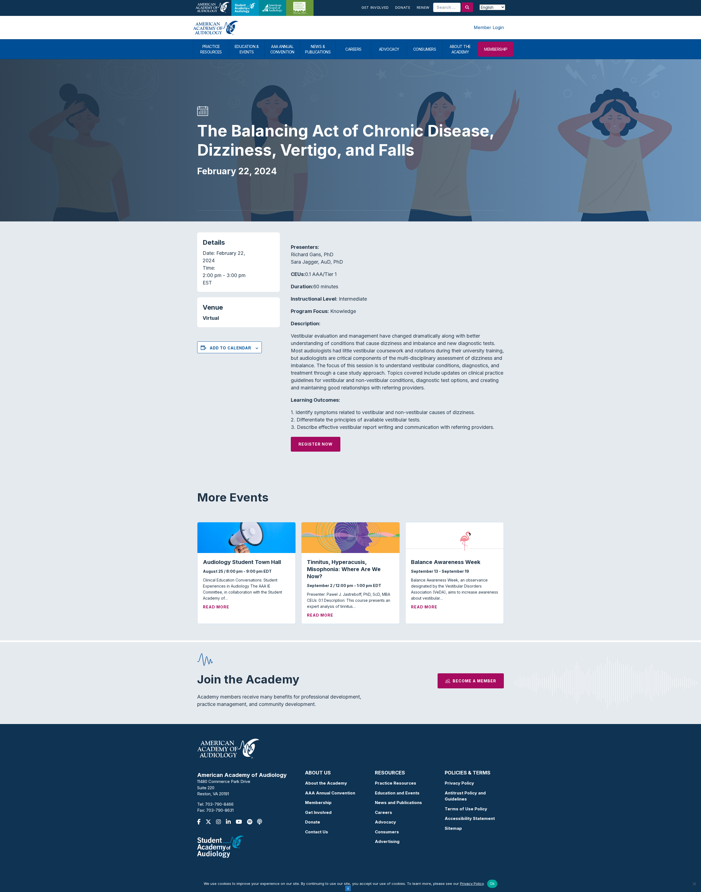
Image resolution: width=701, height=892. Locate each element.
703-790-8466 (219, 804)
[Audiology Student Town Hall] (246, 537)
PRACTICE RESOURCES (211, 49)
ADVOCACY (389, 49)
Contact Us (316, 831)
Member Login (489, 27)
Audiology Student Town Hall (242, 562)
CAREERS (353, 49)
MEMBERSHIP (495, 49)
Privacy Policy (459, 783)
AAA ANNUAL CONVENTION (282, 49)
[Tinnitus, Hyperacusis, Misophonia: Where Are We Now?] (350, 537)
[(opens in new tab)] (220, 846)
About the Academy (326, 783)
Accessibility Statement (470, 818)
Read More (216, 606)
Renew (423, 7)
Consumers (387, 831)
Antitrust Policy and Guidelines (465, 796)
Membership (318, 802)
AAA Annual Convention (330, 793)
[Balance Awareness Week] (455, 537)
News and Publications (398, 802)
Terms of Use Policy (466, 808)
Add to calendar (230, 347)
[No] (694, 884)
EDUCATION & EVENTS (247, 49)
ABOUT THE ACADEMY (460, 49)
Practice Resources (395, 783)
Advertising (387, 841)
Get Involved (375, 7)
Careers (383, 812)
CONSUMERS (424, 49)
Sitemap (453, 828)
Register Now (315, 444)
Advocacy (385, 822)
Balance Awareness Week (445, 562)
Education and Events (397, 793)
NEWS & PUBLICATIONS (318, 49)
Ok (492, 883)
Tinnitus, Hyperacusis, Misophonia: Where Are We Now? (344, 569)
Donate (402, 7)
